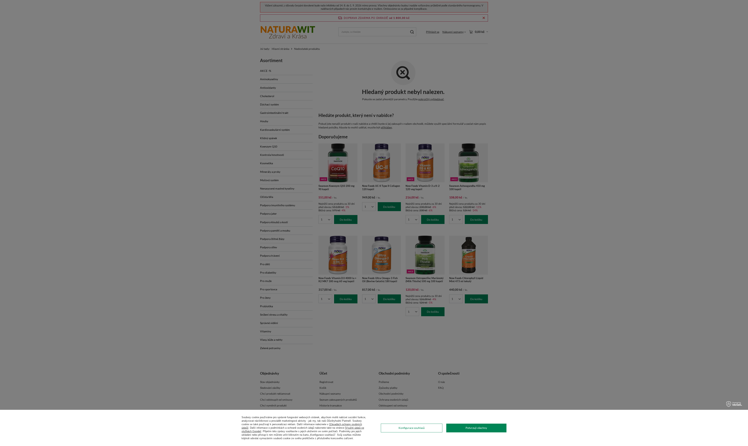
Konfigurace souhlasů (412, 427)
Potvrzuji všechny (476, 427)
